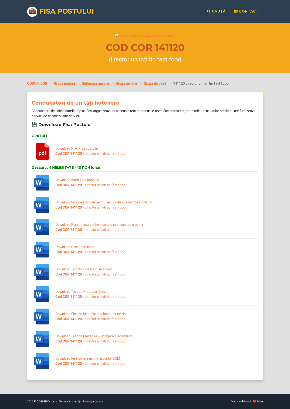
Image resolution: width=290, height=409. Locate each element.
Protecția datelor (93, 401)
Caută (218, 11)
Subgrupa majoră (95, 83)
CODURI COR (37, 83)
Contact (248, 11)
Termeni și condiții (70, 401)
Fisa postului (65, 11)
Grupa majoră (64, 83)
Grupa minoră (126, 83)
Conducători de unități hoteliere (76, 103)
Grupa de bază (155, 83)
